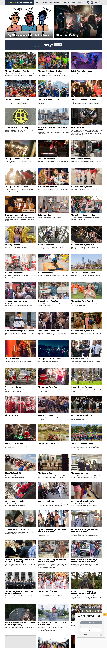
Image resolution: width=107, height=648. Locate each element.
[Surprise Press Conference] (20, 290)
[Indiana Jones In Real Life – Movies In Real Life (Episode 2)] (20, 612)
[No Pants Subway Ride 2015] (86, 404)
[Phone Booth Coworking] (86, 148)
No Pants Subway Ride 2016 (82, 330)
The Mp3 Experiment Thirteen (83, 273)
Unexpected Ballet (13, 387)
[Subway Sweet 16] (20, 234)
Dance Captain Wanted (48, 301)
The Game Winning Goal (48, 99)
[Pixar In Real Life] (86, 116)
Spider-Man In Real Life (14, 501)
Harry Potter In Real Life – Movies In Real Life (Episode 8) (85, 530)
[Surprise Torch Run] (53, 490)
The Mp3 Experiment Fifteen (16, 187)
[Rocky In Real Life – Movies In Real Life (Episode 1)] (53, 612)
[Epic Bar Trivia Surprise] (53, 176)
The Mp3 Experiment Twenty (17, 71)
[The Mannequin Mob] (86, 462)
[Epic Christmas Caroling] (20, 432)
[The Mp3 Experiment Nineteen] (53, 60)
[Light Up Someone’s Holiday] (20, 204)
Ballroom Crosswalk (79, 359)
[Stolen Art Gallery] (78, 21)
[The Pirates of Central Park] (53, 432)
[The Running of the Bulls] (53, 580)
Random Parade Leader (15, 273)
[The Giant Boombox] (53, 148)
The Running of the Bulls (48, 591)
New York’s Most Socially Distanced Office (53, 128)
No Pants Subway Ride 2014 (82, 501)
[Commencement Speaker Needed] (20, 320)
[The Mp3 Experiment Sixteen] (20, 148)
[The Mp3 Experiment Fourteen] (86, 204)
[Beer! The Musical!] (53, 404)
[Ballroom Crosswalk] (86, 348)
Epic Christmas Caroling (15, 443)
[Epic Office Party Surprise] (86, 60)
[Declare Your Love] (53, 262)
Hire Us (45, 2)
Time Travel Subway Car (48, 330)
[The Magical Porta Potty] (53, 376)
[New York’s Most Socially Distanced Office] (53, 116)
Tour (50, 2)
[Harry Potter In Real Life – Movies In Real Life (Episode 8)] (86, 518)
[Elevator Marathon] (53, 234)
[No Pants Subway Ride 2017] (86, 234)
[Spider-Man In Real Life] (20, 490)
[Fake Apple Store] (53, 204)
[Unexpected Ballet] (20, 376)
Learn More (58, 44)
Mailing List (66, 2)
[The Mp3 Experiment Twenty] (20, 60)
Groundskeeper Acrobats (81, 387)
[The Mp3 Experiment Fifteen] (20, 176)
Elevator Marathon (46, 244)
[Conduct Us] (86, 612)
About (38, 2)
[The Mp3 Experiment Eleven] (86, 432)
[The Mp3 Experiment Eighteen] (20, 88)
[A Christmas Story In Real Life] (20, 518)
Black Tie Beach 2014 (14, 473)
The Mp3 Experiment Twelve (50, 359)
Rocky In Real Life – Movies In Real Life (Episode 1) (52, 624)
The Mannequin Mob (79, 473)
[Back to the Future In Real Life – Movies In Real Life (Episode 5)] (86, 549)
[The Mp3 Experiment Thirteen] (86, 262)
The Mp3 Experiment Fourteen (83, 215)
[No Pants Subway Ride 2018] (86, 176)
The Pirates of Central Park (49, 443)
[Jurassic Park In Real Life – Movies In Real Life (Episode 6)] (53, 549)
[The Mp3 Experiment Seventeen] (86, 88)
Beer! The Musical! (45, 415)
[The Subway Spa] (53, 462)
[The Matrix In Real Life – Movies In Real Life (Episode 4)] (20, 580)
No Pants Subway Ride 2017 (82, 244)
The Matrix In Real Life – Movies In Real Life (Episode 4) (19, 592)
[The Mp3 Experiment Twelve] (53, 348)
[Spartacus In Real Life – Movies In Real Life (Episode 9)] (53, 518)
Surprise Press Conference (16, 301)
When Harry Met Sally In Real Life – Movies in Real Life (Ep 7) (19, 560)
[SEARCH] (100, 2)
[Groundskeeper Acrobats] (86, 376)
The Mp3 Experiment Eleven (82, 443)
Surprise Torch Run (46, 501)
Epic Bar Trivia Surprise (47, 187)
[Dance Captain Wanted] (53, 290)
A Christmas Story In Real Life (17, 529)
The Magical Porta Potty (48, 387)
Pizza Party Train (12, 415)
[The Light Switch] (20, 348)
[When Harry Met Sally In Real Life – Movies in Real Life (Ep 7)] (20, 549)
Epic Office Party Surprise (81, 71)
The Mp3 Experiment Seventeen (84, 99)
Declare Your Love (45, 273)
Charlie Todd (76, 2)
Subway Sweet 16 (12, 244)
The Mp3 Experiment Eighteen (17, 99)
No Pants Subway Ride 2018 (82, 187)
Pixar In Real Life (77, 127)
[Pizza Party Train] (20, 404)
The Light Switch (12, 359)
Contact (57, 2)
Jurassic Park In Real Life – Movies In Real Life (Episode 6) (53, 560)
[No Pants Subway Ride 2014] (86, 490)
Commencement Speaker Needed (19, 330)
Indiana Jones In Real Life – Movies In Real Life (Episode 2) (20, 624)
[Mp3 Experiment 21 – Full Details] (29, 21)
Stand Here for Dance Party (16, 127)
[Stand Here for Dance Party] (20, 116)
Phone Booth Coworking (81, 158)
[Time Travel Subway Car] (53, 320)
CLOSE (104, 614)
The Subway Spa (45, 473)
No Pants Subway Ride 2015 (82, 415)
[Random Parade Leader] (20, 262)
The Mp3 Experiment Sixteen (17, 158)
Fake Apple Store (45, 215)
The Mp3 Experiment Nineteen (50, 71)
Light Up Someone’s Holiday (17, 215)
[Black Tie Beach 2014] (20, 462)
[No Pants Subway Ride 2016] (86, 320)
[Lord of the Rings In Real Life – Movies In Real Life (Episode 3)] (86, 580)
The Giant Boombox (46, 158)
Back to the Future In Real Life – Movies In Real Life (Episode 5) (84, 560)
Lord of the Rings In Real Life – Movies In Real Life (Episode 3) (83, 592)
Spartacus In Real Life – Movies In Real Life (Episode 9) (52, 530)
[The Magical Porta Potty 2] (86, 290)
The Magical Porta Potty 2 (82, 301)
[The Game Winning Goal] (53, 88)
